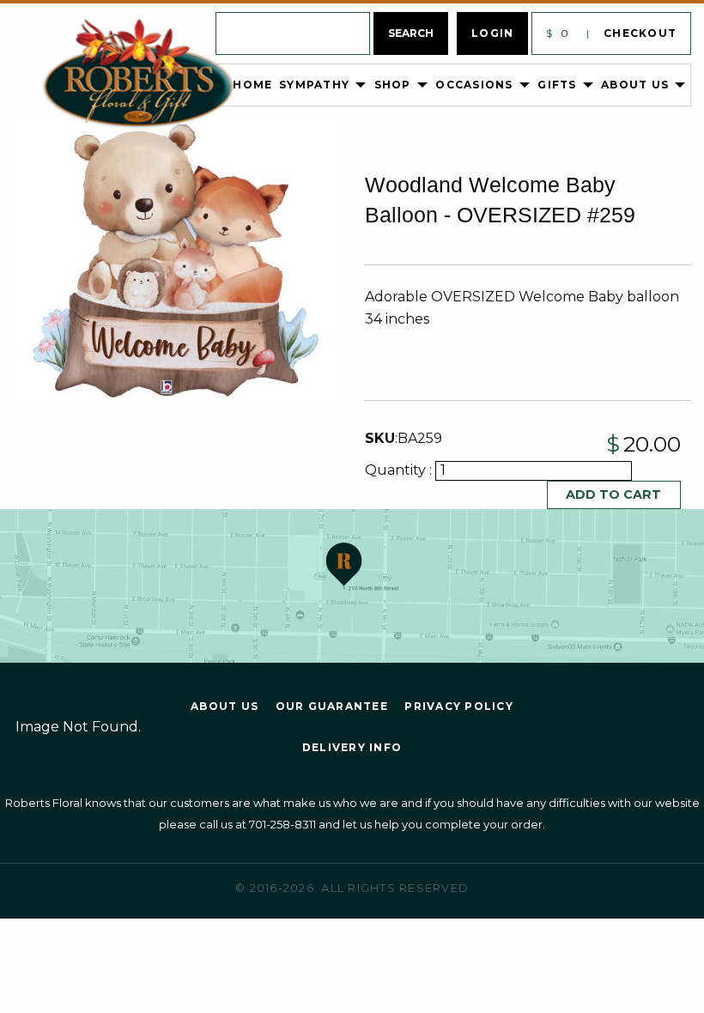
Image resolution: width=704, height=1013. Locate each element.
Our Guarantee (332, 706)
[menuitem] (164, 85)
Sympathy (314, 84)
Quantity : (400, 470)
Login (492, 33)
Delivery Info (352, 747)
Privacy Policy (458, 706)
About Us (635, 84)
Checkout (640, 33)
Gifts (556, 84)
